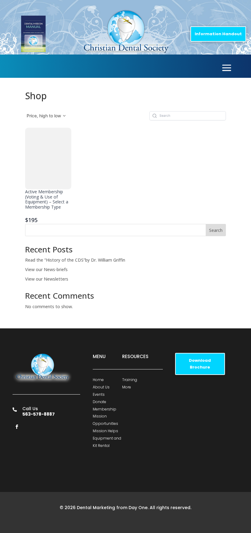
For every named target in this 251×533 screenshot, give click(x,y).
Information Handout (218, 34)
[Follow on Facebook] (17, 426)
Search (216, 230)
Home (98, 379)
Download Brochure (200, 363)
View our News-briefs (46, 269)
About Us (101, 387)
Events (99, 394)
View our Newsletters (46, 279)
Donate (99, 401)
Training (129, 379)
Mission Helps (105, 430)
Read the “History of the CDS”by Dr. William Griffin (75, 260)
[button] (46, 116)
